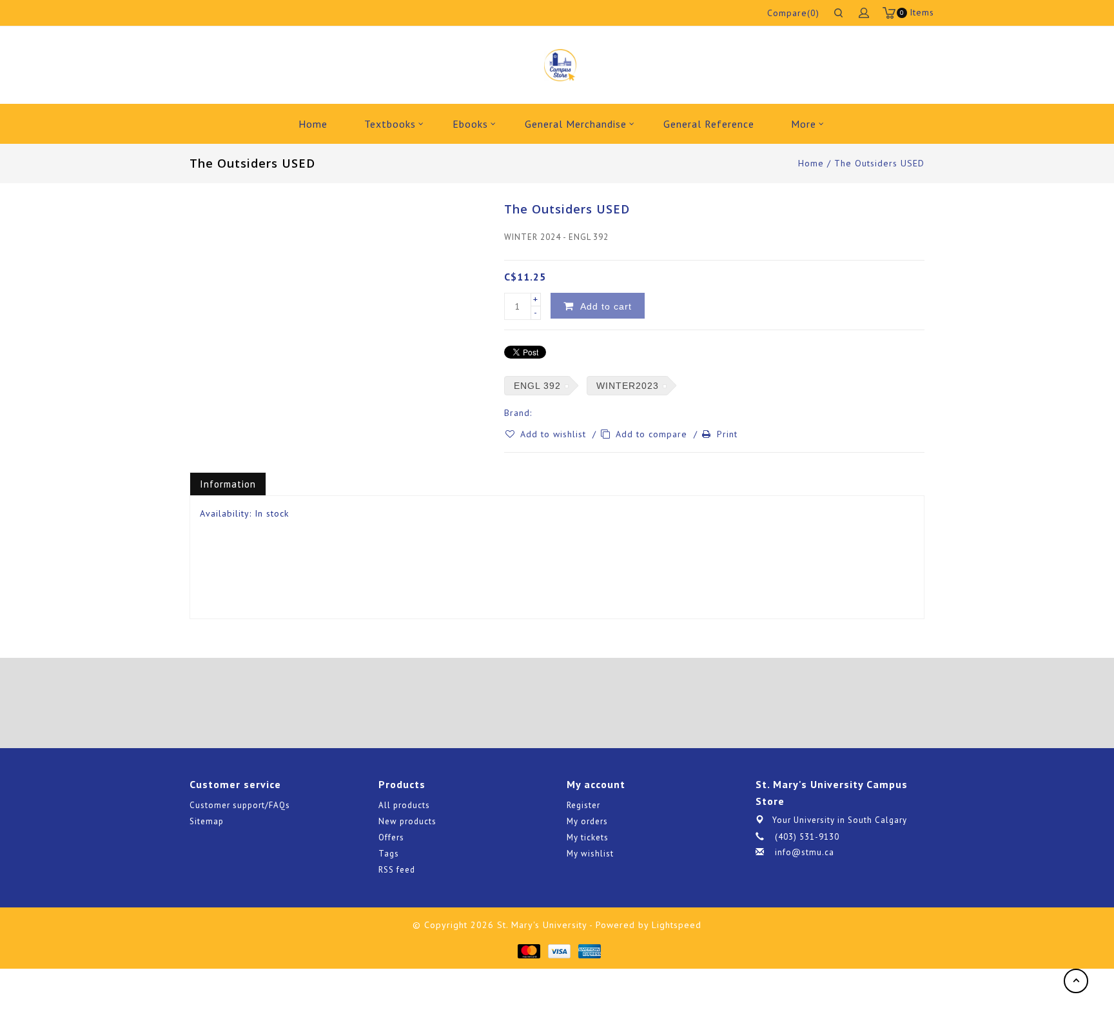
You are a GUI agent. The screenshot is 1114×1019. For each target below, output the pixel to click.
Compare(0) (793, 13)
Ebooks (470, 123)
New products (407, 821)
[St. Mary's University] (560, 65)
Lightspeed (676, 925)
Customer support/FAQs (240, 805)
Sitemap (207, 821)
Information (228, 484)
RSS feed (396, 869)
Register (583, 805)
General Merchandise (576, 123)
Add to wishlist (554, 434)
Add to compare (653, 434)
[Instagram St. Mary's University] (593, 703)
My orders (587, 821)
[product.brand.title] (536, 413)
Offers (391, 837)
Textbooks (390, 123)
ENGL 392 (537, 386)
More (803, 123)
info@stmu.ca (804, 852)
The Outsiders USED (879, 163)
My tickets (588, 837)
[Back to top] (1076, 981)
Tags (388, 853)
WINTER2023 (627, 386)
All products (404, 805)
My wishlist (590, 853)
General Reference (708, 123)
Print (727, 434)
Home (312, 123)
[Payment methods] (528, 950)
